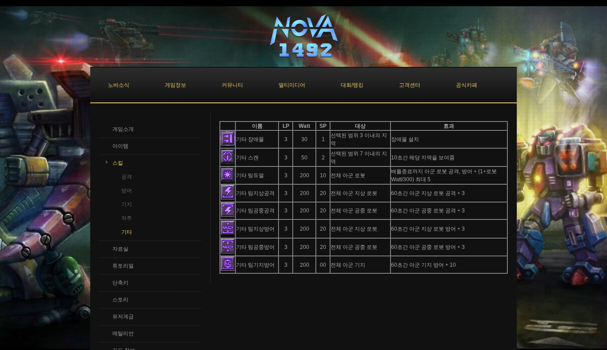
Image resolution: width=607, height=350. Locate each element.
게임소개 (123, 129)
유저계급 (123, 316)
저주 (126, 218)
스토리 (120, 300)
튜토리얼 (123, 266)
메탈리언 (123, 333)
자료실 (120, 249)
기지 (126, 204)
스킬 (117, 163)
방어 (126, 190)
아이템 (120, 146)
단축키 (120, 283)
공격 (126, 177)
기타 (126, 232)
